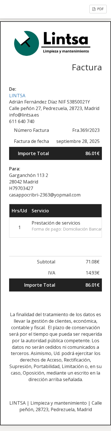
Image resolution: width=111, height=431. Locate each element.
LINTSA (17, 95)
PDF (100, 9)
